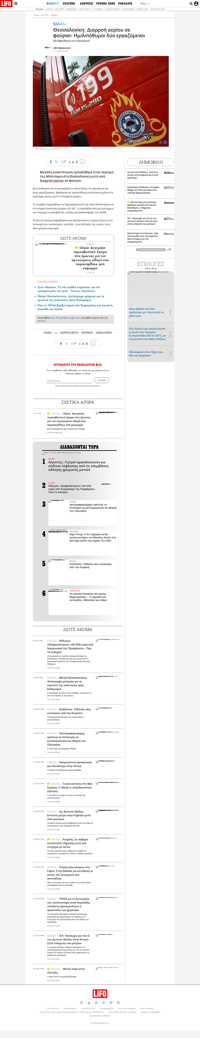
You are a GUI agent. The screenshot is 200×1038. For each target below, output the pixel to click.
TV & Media (98, 9)
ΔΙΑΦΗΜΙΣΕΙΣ (106, 1008)
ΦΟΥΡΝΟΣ (87, 332)
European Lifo (157, 9)
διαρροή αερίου (52, 180)
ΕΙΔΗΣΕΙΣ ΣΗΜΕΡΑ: (48, 281)
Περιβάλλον (142, 9)
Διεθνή (49, 9)
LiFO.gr (58, 317)
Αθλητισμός (128, 9)
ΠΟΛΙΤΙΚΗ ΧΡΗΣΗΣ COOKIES (122, 1012)
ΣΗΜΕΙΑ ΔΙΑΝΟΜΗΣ (150, 1012)
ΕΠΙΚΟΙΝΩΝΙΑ (70, 1008)
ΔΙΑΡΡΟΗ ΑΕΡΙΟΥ (69, 332)
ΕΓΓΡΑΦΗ (101, 380)
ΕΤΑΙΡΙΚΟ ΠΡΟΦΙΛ (127, 1008)
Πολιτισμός (84, 9)
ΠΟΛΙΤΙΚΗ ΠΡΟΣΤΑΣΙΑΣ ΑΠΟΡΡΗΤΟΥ (85, 386)
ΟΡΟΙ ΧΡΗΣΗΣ (60, 386)
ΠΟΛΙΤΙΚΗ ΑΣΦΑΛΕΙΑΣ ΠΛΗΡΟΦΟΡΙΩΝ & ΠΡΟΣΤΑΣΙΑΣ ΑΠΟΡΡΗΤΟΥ (72, 1012)
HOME (35, 15)
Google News (74, 317)
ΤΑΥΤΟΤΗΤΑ (53, 1008)
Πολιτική (59, 9)
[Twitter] (165, 142)
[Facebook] (160, 142)
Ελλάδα (39, 9)
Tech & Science (113, 9)
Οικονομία (72, 9)
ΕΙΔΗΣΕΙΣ (44, 15)
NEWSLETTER (88, 1008)
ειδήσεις (42, 320)
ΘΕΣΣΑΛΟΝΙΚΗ (104, 332)
